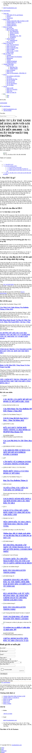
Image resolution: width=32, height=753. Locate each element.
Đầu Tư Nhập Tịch (8, 53)
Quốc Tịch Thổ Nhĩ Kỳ (13, 44)
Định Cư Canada (7, 27)
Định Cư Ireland (11, 70)
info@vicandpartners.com (10, 8)
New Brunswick (14, 31)
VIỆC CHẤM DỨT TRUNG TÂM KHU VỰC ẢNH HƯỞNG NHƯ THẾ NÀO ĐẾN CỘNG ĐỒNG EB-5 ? (15, 381)
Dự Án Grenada (11, 80)
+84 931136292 (3, 103)
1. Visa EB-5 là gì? (8, 164)
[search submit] (16, 116)
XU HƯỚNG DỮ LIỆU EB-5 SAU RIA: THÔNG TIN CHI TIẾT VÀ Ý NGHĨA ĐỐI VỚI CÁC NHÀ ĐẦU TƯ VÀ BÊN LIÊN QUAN (15, 335)
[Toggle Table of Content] (1, 161)
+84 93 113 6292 (7, 713)
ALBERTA (13, 37)
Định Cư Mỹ (10, 88)
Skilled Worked (11, 38)
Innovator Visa (13, 67)
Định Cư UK (10, 65)
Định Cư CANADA (12, 89)
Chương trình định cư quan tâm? (9, 661)
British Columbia (14, 33)
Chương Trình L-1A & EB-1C (11, 697)
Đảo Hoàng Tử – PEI (15, 36)
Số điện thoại (4, 651)
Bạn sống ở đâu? (5, 664)
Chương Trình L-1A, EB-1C (14, 22)
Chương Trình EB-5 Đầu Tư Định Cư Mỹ (18, 21)
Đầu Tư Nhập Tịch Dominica (14, 56)
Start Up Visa (10, 28)
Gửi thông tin (4, 673)
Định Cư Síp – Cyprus (12, 50)
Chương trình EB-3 (12, 25)
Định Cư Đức (10, 52)
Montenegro (10, 58)
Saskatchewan (13, 40)
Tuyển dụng (10, 18)
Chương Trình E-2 (11, 24)
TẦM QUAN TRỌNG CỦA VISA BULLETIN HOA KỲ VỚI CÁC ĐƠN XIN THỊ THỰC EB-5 (16, 351)
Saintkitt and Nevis (11, 62)
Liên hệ (9, 16)
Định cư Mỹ (6, 19)
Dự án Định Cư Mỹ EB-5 (13, 76)
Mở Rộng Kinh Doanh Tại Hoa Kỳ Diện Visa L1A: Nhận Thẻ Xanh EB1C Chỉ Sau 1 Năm (15, 321)
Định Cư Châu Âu (8, 43)
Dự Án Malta (10, 85)
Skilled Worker (14, 68)
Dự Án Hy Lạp (11, 82)
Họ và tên (3, 648)
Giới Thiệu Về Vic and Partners (15, 15)
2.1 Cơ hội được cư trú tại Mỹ (15, 167)
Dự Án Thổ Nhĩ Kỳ (12, 83)
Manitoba (12, 34)
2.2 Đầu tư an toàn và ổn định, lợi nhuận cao (18, 168)
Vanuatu (9, 59)
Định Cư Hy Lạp (11, 46)
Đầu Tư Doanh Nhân (12, 30)
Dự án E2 (9, 77)
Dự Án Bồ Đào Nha (12, 79)
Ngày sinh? (3, 657)
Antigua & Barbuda (12, 61)
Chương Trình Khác (8, 64)
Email (2, 654)
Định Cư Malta (10, 49)
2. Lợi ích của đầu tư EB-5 (10, 166)
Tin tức (5, 86)
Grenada (9, 55)
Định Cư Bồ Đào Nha (12, 47)
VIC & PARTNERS (8, 284)
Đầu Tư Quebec (11, 41)
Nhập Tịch (9, 91)
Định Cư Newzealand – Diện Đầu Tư (16, 73)
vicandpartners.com (16, 745)
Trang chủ (6, 13)
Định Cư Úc (10, 71)
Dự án (5, 74)
